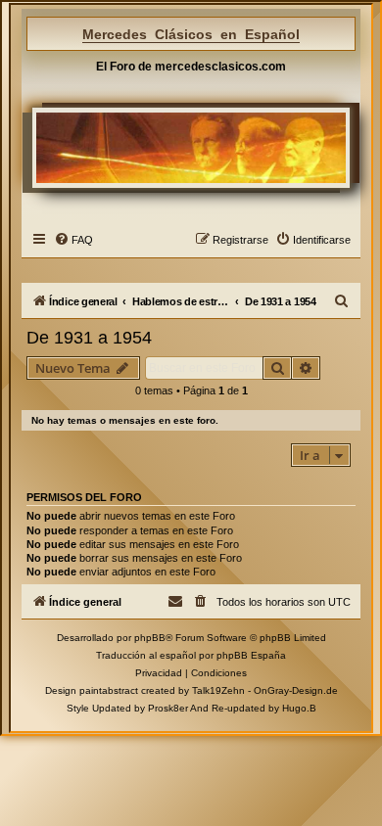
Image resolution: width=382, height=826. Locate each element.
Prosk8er (168, 708)
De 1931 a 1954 (89, 337)
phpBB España (251, 655)
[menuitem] (73, 240)
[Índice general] (191, 148)
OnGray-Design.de (296, 690)
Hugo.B (299, 708)
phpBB (150, 637)
